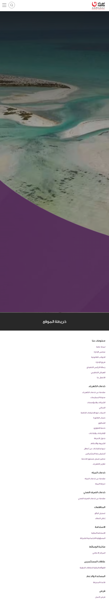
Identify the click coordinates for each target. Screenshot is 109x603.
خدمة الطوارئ (99, 428)
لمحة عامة (100, 347)
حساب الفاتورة (99, 418)
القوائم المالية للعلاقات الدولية (92, 568)
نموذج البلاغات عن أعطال (94, 449)
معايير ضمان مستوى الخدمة (93, 459)
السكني (102, 408)
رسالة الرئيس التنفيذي (96, 367)
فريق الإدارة (100, 362)
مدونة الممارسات (97, 397)
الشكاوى (101, 423)
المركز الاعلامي (99, 553)
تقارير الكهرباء (99, 464)
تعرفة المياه (100, 484)
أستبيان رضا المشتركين (95, 454)
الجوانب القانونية (98, 357)
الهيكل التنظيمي (98, 372)
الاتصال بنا (101, 377)
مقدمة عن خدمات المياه (95, 479)
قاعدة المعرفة (99, 582)
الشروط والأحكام (98, 443)
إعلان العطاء (100, 518)
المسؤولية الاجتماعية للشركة (92, 538)
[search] (12, 5)
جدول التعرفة (99, 438)
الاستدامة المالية (98, 533)
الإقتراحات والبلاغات (97, 433)
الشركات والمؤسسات (96, 402)
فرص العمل (100, 597)
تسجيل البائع (100, 513)
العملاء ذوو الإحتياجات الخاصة (93, 413)
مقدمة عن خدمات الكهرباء (93, 392)
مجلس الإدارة (99, 352)
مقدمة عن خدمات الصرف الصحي (91, 498)
